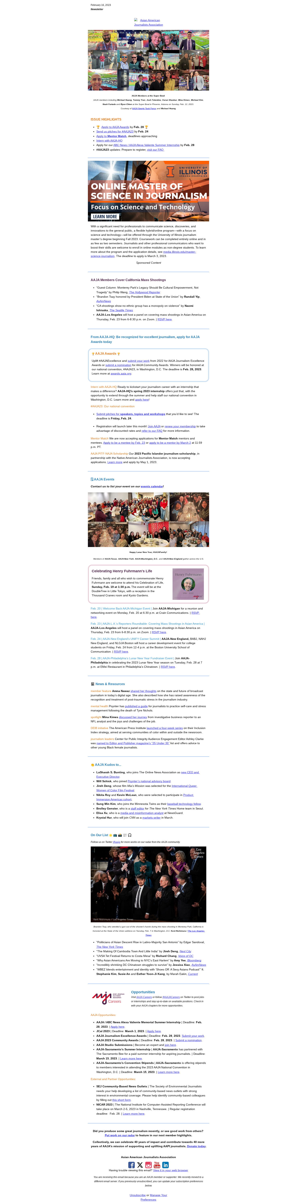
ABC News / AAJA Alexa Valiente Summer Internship (146, 145)
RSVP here (165, 319)
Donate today (196, 1146)
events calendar (152, 486)
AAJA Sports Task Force (144, 108)
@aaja (116, 842)
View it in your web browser (170, 1170)
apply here (142, 399)
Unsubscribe (138, 1195)
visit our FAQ (155, 149)
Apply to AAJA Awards (115, 127)
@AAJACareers (171, 997)
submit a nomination (118, 365)
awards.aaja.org (121, 373)
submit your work (139, 360)
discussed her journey (133, 717)
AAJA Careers (144, 997)
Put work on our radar (120, 1135)
